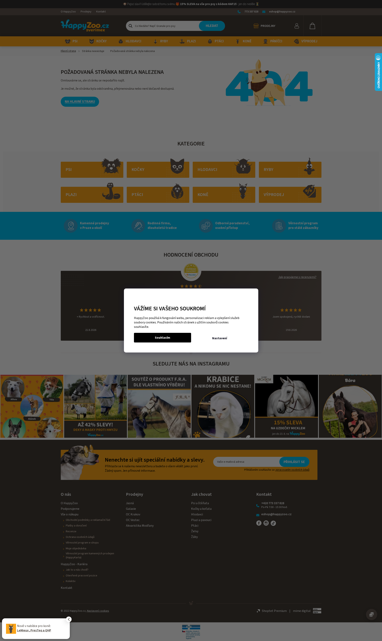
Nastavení (219, 338)
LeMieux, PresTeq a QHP (34, 630)
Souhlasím (162, 337)
